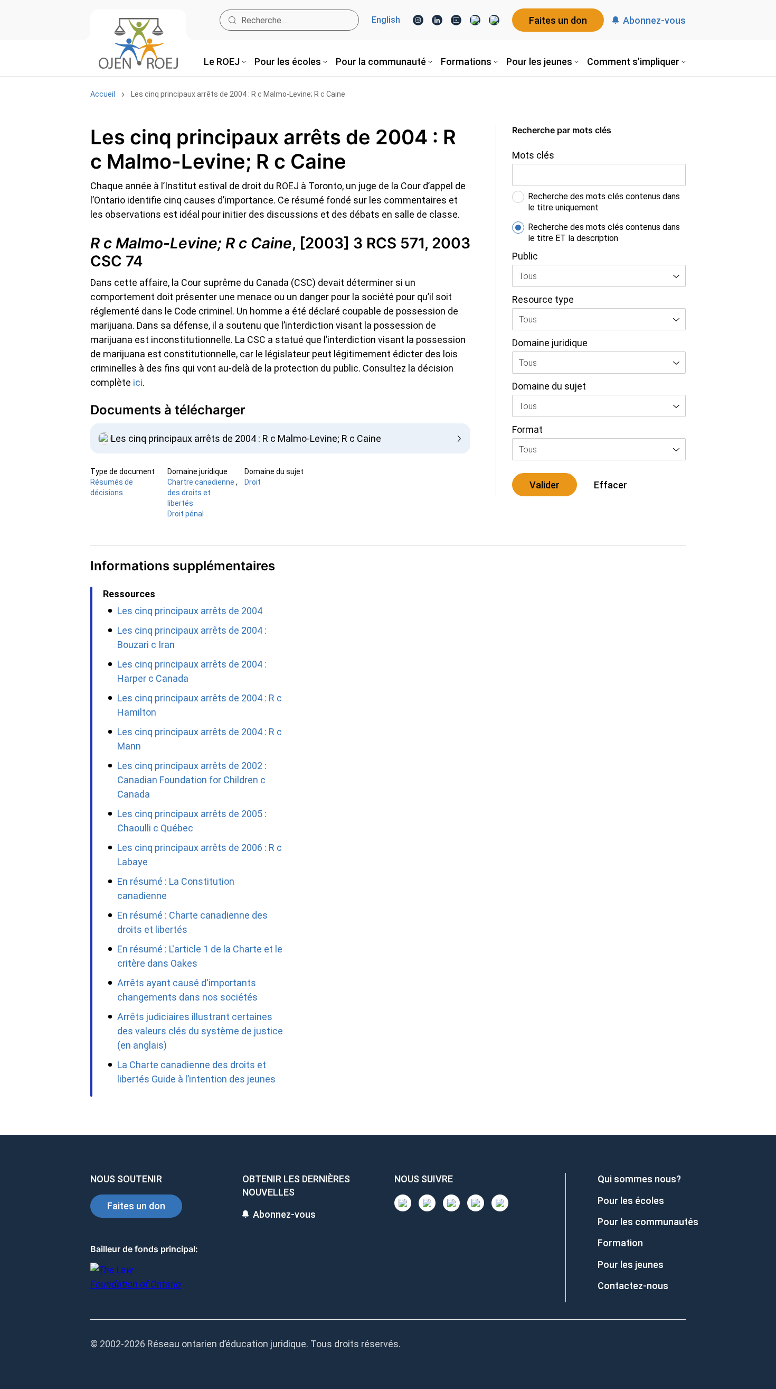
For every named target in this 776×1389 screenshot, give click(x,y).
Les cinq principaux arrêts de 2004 (189, 610)
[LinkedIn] (437, 20)
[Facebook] (494, 20)
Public (525, 256)
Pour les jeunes (631, 1264)
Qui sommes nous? (639, 1178)
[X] (475, 20)
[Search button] (232, 20)
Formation (620, 1242)
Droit (252, 482)
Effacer (610, 484)
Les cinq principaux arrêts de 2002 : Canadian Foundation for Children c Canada (192, 780)
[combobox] (599, 276)
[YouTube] (456, 20)
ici (138, 382)
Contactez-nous (633, 1285)
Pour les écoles (631, 1200)
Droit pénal (185, 514)
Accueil (102, 94)
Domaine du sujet (549, 386)
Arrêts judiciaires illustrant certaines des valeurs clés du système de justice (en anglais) (200, 1031)
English (386, 20)
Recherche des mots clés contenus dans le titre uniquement (604, 201)
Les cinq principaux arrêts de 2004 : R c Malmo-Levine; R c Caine (238, 94)
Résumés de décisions (111, 487)
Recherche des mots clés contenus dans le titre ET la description (604, 232)
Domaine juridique (550, 342)
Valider (544, 484)
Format (527, 429)
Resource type (543, 299)
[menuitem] (225, 61)
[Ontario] (135, 1282)
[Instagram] (418, 20)
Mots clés (533, 155)
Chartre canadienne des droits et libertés (200, 492)
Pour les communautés (648, 1221)
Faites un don (558, 20)
